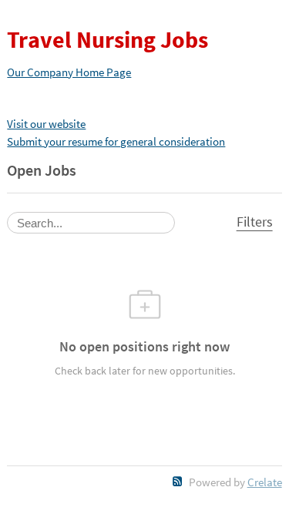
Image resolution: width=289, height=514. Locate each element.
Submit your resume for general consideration (116, 141)
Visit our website (46, 123)
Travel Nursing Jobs (107, 39)
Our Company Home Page (69, 72)
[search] (91, 222)
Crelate (264, 482)
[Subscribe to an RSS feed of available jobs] (177, 481)
